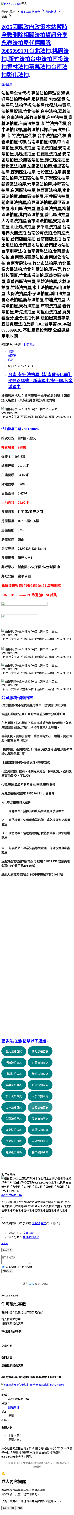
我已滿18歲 (8, 1508)
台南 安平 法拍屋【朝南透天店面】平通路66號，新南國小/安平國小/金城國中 (40, 380)
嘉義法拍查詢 (40, 1107)
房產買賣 (28, 1233)
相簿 (11, 351)
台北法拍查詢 (14, 1051)
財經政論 (29, 344)
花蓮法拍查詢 (40, 1129)
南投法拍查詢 (40, 1096)
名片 (11, 359)
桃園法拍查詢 (14, 1073)
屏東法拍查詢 (14, 1129)
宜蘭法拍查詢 (40, 1062)
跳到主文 (6, 84)
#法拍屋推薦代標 (11, 1195)
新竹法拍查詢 (40, 1073)
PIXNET (16, 1463)
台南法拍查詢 (14, 1118)
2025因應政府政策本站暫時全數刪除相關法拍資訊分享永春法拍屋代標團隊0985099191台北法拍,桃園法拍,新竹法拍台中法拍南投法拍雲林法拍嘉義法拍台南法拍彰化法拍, (35, 51)
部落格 (12, 355)
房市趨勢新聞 (40, 1152)
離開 (20, 1508)
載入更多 (7, 1250)
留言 (43, 1223)
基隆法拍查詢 (14, 1062)
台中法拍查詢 (40, 1085)
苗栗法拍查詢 (14, 1085)
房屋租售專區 (14, 1152)
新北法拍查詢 (40, 1051)
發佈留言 (7, 1271)
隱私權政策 (61, 1463)
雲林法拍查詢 (14, 1107)
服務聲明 (37, 1466)
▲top (4, 1243)
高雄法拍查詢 (40, 1118)
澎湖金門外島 (40, 1141)
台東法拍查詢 (14, 1141)
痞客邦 (36, 1223)
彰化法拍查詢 (14, 1096)
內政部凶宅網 (31, 1237)
